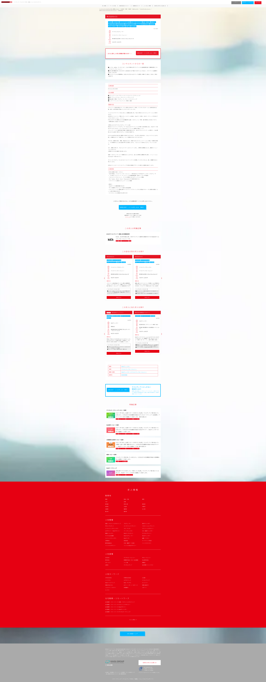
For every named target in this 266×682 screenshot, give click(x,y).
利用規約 (123, 672)
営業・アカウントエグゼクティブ (113, 523)
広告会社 (107, 557)
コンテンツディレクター (111, 538)
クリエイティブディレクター (112, 528)
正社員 (143, 577)
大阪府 (125, 506)
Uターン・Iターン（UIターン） (131, 585)
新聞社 (143, 562)
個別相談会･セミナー (124, 5)
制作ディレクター (146, 523)
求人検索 (258, 2)
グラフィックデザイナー (148, 528)
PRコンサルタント (109, 526)
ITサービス (107, 562)
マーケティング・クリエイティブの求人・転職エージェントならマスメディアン (133, 679)
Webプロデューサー (128, 535)
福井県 (125, 511)
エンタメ (107, 590)
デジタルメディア (128, 565)
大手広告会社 (108, 577)
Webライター (127, 538)
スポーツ (144, 587)
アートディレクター (128, 531)
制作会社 (107, 560)
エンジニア (144, 582)
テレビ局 (126, 562)
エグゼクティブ (127, 580)
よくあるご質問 (147, 5)
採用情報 (112, 672)
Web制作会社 (145, 560)
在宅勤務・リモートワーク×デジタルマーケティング (117, 611)
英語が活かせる (109, 585)
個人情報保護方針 (122, 674)
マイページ (127, 217)
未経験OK (126, 587)
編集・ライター (145, 538)
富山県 (106, 511)
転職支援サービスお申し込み (248, 2)
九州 (106, 501)
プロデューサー (127, 523)
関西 (143, 499)
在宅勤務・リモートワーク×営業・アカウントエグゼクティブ (120, 602)
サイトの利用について (130, 672)
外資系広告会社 (127, 577)
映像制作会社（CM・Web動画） (131, 560)
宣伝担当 (126, 540)
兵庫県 (106, 509)
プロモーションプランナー (148, 526)
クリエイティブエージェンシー (129, 369)
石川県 (143, 509)
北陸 (125, 501)
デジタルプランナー (147, 533)
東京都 (123, 375)
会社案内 (107, 672)
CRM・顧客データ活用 (129, 543)
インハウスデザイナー (110, 545)
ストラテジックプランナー (130, 526)
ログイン (236, 2)
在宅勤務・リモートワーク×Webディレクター (116, 609)
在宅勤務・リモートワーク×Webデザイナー (115, 607)
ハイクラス (108, 580)
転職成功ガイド (136, 5)
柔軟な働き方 (145, 585)
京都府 (143, 506)
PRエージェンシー (146, 557)
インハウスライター (147, 543)
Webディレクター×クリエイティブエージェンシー (134, 372)
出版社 (106, 565)
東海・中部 (126, 499)
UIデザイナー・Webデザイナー (112, 531)
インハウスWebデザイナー (130, 545)
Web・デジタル (127, 582)
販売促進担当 (108, 543)
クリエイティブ (145, 580)
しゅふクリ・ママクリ (110, 587)
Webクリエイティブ (110, 582)
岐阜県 (106, 506)
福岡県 (125, 509)
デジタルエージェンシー (129, 557)
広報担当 (107, 540)
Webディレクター (125, 366)
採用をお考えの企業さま (160, 5)
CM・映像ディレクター (147, 531)
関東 (126, 375)
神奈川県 (126, 504)
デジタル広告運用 (109, 535)
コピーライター (127, 528)
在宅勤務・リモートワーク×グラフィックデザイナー (117, 604)
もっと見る (132, 619)
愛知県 (143, 504)
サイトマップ (117, 672)
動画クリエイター (109, 533)
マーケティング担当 (147, 540)
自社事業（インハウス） (148, 565)
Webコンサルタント (128, 533)
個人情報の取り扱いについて (112, 674)
